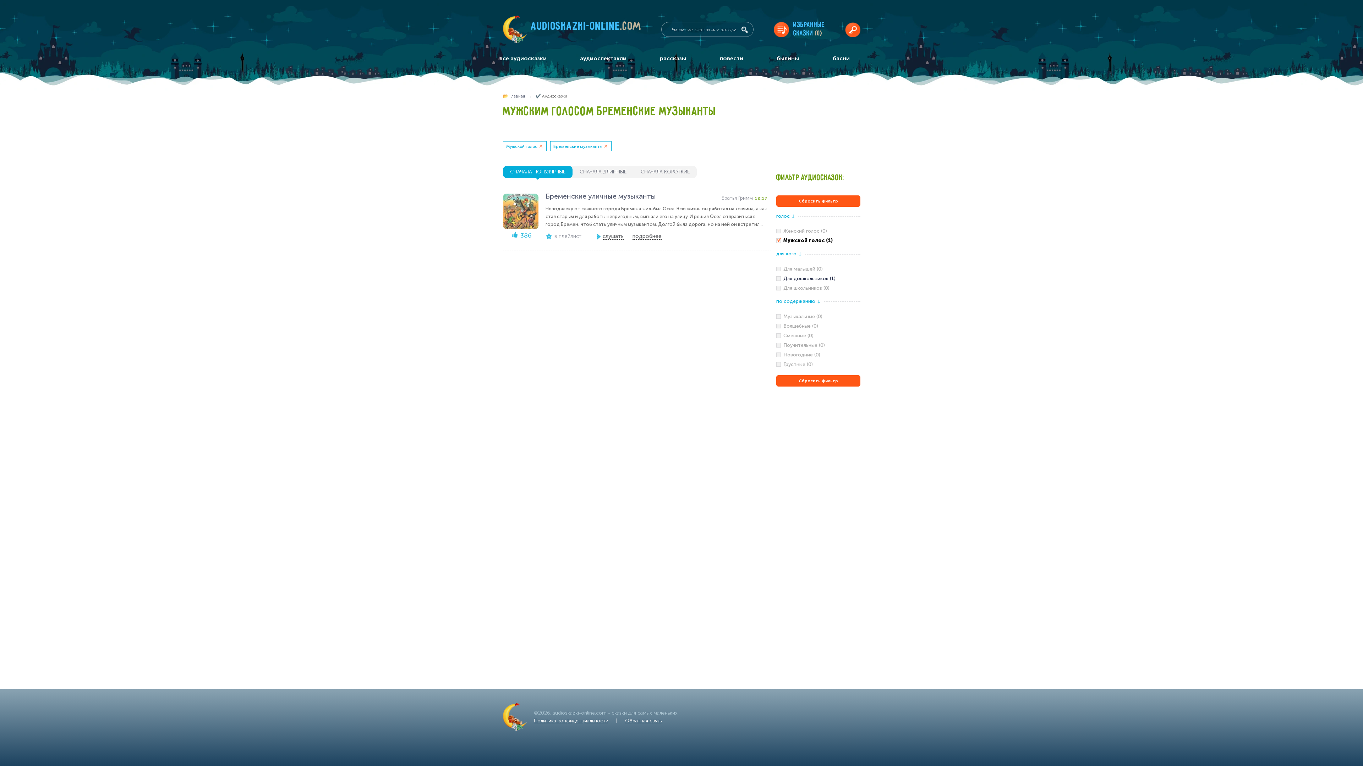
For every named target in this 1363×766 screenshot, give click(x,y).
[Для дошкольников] (818, 278)
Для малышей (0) (803, 269)
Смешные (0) (798, 336)
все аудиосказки (523, 58)
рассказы (673, 58)
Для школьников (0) (806, 288)
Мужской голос (521, 146)
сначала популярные (537, 172)
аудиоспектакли (603, 58)
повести (731, 58)
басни (841, 58)
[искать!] (744, 29)
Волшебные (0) (800, 326)
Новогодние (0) (801, 355)
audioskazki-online (586, 28)
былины (788, 58)
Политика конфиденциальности (571, 721)
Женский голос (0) (805, 231)
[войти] (852, 30)
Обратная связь (643, 721)
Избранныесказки (809, 29)
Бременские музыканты (577, 146)
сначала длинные (603, 172)
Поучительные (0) (804, 345)
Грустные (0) (798, 364)
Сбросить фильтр (818, 201)
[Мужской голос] (818, 240)
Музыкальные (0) (802, 316)
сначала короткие (665, 172)
